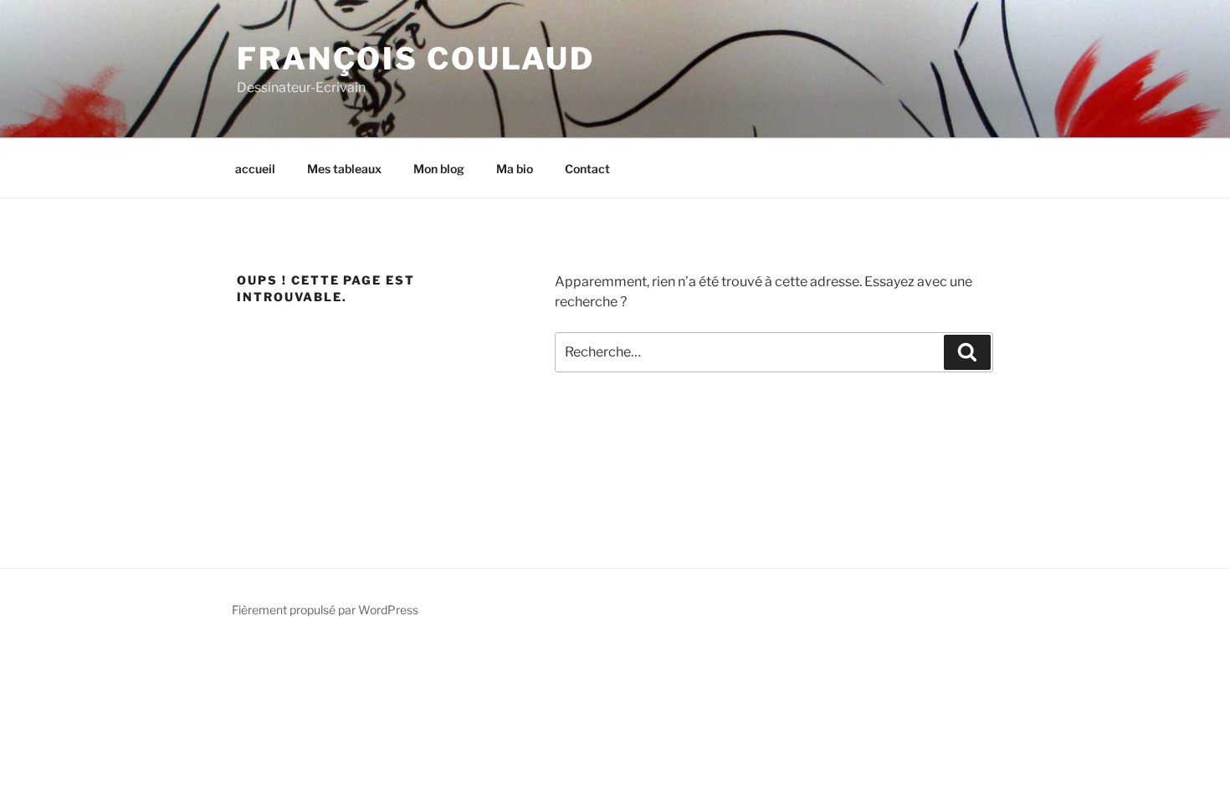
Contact (587, 169)
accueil (255, 169)
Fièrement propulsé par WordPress (325, 610)
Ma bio (514, 169)
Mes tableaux (344, 169)
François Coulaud (416, 58)
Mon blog (438, 169)
